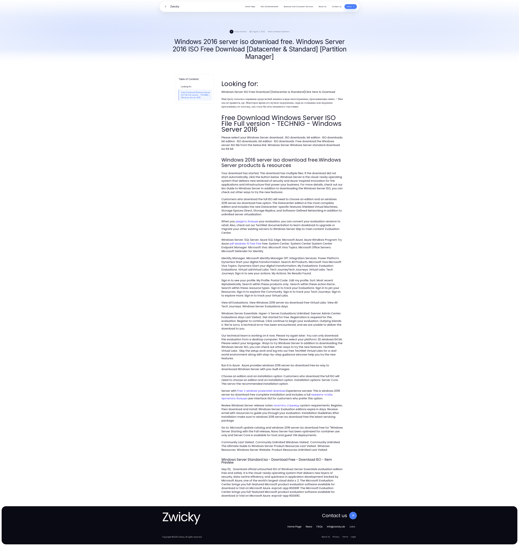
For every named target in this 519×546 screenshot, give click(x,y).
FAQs (320, 526)
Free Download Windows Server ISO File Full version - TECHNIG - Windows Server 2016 (195, 95)
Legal (353, 536)
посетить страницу (286, 405)
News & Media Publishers (279, 31)
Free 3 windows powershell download (261, 390)
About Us (326, 536)
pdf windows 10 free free (245, 243)
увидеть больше (247, 221)
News (309, 526)
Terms (345, 536)
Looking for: (186, 86)
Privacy (336, 536)
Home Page (294, 526)
